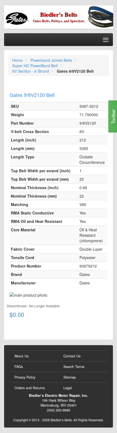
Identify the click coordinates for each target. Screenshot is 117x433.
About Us (21, 356)
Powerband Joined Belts (51, 60)
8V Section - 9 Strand (31, 71)
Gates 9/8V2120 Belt (32, 94)
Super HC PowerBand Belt (35, 65)
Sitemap (69, 377)
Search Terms (73, 366)
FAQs (18, 366)
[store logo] (26, 16)
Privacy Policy (24, 377)
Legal (67, 387)
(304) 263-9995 (58, 410)
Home (18, 60)
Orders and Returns (29, 387)
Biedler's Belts (58, 14)
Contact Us (72, 356)
